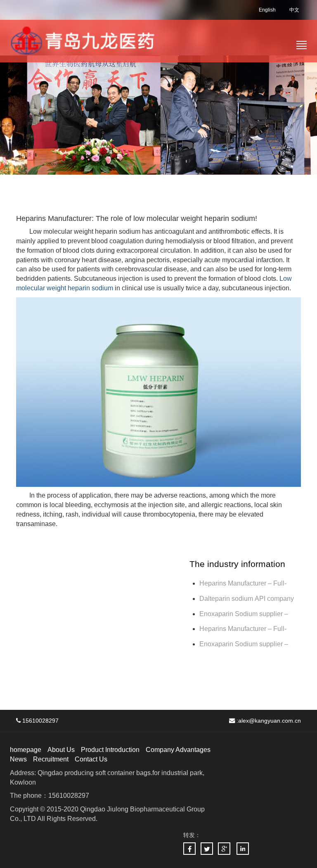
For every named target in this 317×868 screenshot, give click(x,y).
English (267, 10)
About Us (61, 749)
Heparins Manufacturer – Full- (242, 628)
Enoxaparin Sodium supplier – (244, 613)
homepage (25, 749)
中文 (294, 10)
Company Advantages (178, 749)
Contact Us (91, 759)
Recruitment (51, 759)
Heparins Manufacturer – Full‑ (242, 583)
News (18, 759)
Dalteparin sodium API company (247, 598)
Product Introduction (110, 749)
